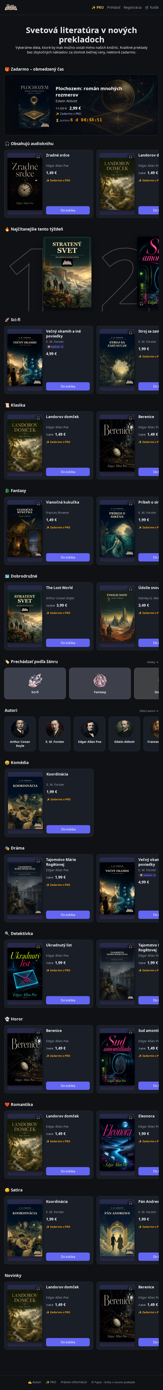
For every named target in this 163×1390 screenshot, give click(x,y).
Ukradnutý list (59, 945)
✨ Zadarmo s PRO (58, 180)
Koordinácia (57, 774)
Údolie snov (148, 587)
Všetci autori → (148, 711)
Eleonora (146, 1116)
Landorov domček (62, 416)
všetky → (152, 662)
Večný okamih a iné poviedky (63, 334)
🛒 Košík (152, 7)
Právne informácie (74, 1382)
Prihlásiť (113, 7)
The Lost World (59, 587)
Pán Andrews (150, 1201)
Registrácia (133, 7)
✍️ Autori (34, 1382)
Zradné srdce (57, 155)
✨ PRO (97, 7)
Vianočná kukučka (62, 502)
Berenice (146, 416)
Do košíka (68, 210)
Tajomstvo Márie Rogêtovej (61, 862)
